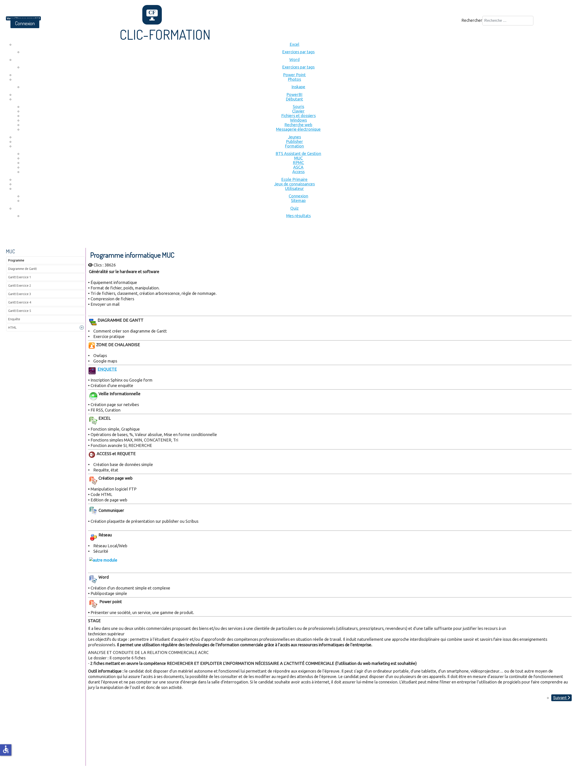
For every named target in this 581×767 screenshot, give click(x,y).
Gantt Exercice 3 (19, 294)
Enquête (14, 319)
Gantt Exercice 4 (19, 302)
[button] (81, 327)
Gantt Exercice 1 (19, 277)
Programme (16, 260)
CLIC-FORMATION (165, 34)
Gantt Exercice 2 (19, 285)
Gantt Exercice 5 (19, 311)
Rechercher (471, 20)
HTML (12, 327)
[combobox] (507, 20)
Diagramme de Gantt (22, 269)
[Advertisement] (88, 235)
